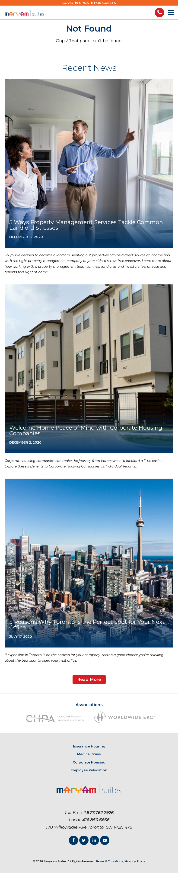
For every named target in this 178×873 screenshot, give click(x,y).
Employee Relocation (89, 770)
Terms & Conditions (109, 861)
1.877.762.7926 (99, 812)
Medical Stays (89, 754)
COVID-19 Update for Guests (89, 3)
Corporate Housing (89, 762)
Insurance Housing (89, 746)
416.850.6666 (95, 819)
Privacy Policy (135, 861)
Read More (89, 679)
